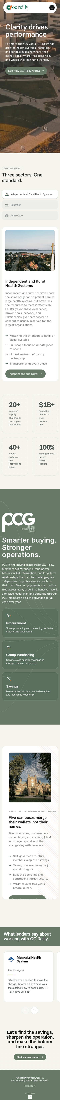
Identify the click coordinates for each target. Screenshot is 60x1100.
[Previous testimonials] (25, 1010)
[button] (52, 7)
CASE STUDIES (30, 1093)
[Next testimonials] (34, 1010)
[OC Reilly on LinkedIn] (30, 1097)
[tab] (30, 194)
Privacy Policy (30, 1086)
